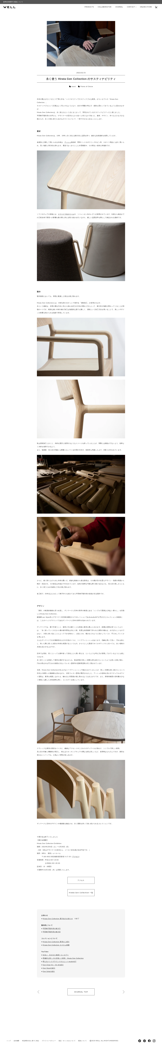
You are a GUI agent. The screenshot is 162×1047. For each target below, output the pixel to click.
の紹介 (61, 965)
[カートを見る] (156, 7)
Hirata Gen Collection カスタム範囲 (56, 945)
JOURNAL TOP (81, 992)
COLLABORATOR (104, 7)
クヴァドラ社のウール (66, 214)
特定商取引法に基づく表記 (30, 1040)
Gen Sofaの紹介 (49, 971)
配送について (82, 1040)
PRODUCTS (89, 7)
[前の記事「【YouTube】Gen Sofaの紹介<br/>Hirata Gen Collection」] (39, 992)
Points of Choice (86, 86)
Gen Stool (46, 968)
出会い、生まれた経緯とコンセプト (56, 955)
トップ (9, 1040)
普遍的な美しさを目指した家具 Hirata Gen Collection (63, 958)
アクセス (75, 856)
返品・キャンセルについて (67, 1040)
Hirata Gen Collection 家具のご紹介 (56, 942)
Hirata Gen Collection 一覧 (81, 893)
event (73, 86)
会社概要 (16, 1040)
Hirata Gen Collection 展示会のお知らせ (58, 919)
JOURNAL (119, 7)
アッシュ (67, 142)
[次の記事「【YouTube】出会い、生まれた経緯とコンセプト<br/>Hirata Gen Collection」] (123, 992)
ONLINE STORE (146, 7)
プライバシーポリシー (49, 1040)
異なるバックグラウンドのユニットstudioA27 (59, 961)
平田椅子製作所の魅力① (52, 928)
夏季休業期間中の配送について (13, 2)
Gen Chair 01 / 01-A (51, 965)
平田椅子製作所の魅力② (52, 932)
